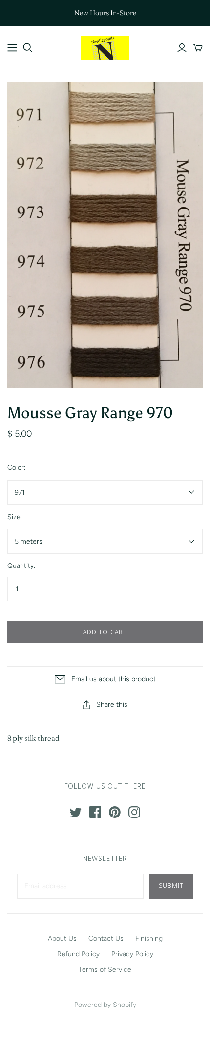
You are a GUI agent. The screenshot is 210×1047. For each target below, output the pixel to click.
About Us (62, 938)
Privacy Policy (132, 954)
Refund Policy (78, 954)
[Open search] (28, 48)
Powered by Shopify (105, 1005)
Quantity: (21, 566)
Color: (16, 467)
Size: (14, 517)
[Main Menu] (12, 48)
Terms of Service (105, 969)
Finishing (149, 938)
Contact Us (106, 938)
